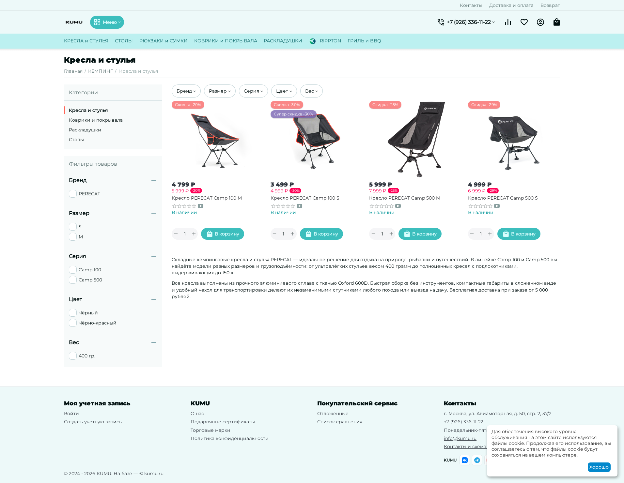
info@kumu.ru (460, 438)
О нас (197, 413)
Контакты (471, 5)
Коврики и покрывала (96, 120)
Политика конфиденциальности (230, 438)
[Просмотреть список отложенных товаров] (524, 22)
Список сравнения (339, 422)
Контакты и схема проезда (475, 446)
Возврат (550, 5)
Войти (71, 413)
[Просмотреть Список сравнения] (507, 22)
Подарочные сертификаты (223, 422)
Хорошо (599, 467)
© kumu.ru (151, 473)
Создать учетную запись (93, 422)
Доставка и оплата (511, 5)
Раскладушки (85, 130)
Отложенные (333, 413)
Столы (76, 140)
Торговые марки (210, 430)
